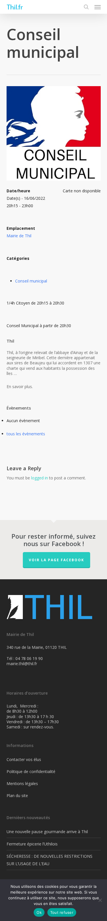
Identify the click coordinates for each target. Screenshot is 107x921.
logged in (39, 478)
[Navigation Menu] (97, 7)
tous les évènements (26, 433)
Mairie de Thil (19, 235)
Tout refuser (61, 912)
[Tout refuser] (100, 900)
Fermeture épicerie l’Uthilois (32, 844)
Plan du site (17, 795)
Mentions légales (22, 783)
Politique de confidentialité (31, 771)
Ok (39, 912)
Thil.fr (15, 6)
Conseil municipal (31, 281)
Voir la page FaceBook (56, 560)
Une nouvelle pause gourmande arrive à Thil (47, 831)
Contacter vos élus (24, 759)
